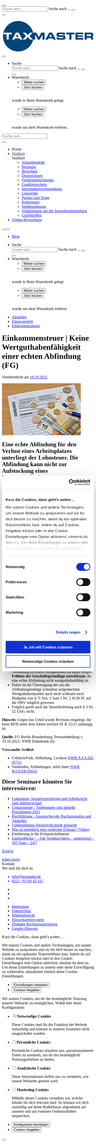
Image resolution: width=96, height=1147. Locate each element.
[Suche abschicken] (73, 10)
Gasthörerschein (34, 184)
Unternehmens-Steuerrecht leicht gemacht (44, 825)
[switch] (83, 582)
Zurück (7, 851)
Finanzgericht (22, 321)
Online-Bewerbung (27, 220)
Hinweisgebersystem (28, 920)
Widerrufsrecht (23, 915)
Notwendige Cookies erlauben (48, 661)
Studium (18, 153)
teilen (6, 859)
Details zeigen (68, 632)
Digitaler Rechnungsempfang (34, 924)
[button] (53, 68)
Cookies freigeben (26, 990)
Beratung (29, 167)
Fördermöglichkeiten (38, 180)
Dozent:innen (32, 176)
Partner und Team (35, 198)
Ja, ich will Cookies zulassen (48, 647)
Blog (15, 236)
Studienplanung (34, 206)
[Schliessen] (4, 1139)
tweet (15, 859)
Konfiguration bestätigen (31, 1124)
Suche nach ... (59, 9)
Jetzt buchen (33, 87)
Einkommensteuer (26, 326)
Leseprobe (30, 193)
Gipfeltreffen (32, 215)
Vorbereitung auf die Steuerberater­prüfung (54, 211)
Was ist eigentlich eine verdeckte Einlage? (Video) (51, 829)
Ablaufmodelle (33, 162)
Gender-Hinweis (25, 928)
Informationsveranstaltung (42, 189)
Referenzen (30, 202)
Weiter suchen (34, 82)
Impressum (20, 906)
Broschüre (30, 171)
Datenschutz (21, 911)
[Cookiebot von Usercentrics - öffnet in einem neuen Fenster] (69, 482)
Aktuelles (19, 317)
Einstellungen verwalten (31, 985)
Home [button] (16, 149)
